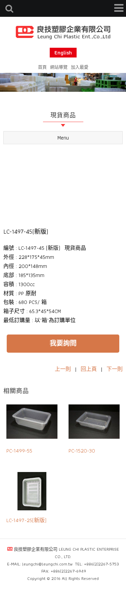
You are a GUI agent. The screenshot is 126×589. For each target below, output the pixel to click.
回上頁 (89, 369)
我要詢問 (63, 343)
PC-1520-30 (82, 450)
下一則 (115, 369)
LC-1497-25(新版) (26, 520)
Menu (63, 137)
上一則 (63, 369)
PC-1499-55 (19, 450)
